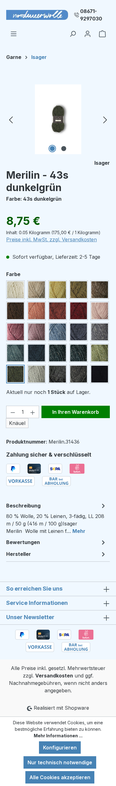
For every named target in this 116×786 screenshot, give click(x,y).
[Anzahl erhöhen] (32, 412)
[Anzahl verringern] (12, 412)
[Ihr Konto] (87, 33)
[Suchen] (72, 33)
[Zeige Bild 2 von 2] (63, 148)
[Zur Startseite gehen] (37, 15)
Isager (102, 163)
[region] (58, 119)
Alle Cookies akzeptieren (59, 777)
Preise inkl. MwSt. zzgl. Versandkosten (51, 239)
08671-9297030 (91, 15)
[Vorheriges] (10, 119)
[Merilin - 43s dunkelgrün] (58, 119)
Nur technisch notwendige (60, 762)
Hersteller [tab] (18, 554)
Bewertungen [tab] (23, 542)
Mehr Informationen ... (58, 735)
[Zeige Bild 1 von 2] (52, 148)
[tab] (56, 518)
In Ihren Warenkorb (75, 412)
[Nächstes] (105, 119)
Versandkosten (54, 675)
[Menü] (13, 33)
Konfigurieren (60, 747)
